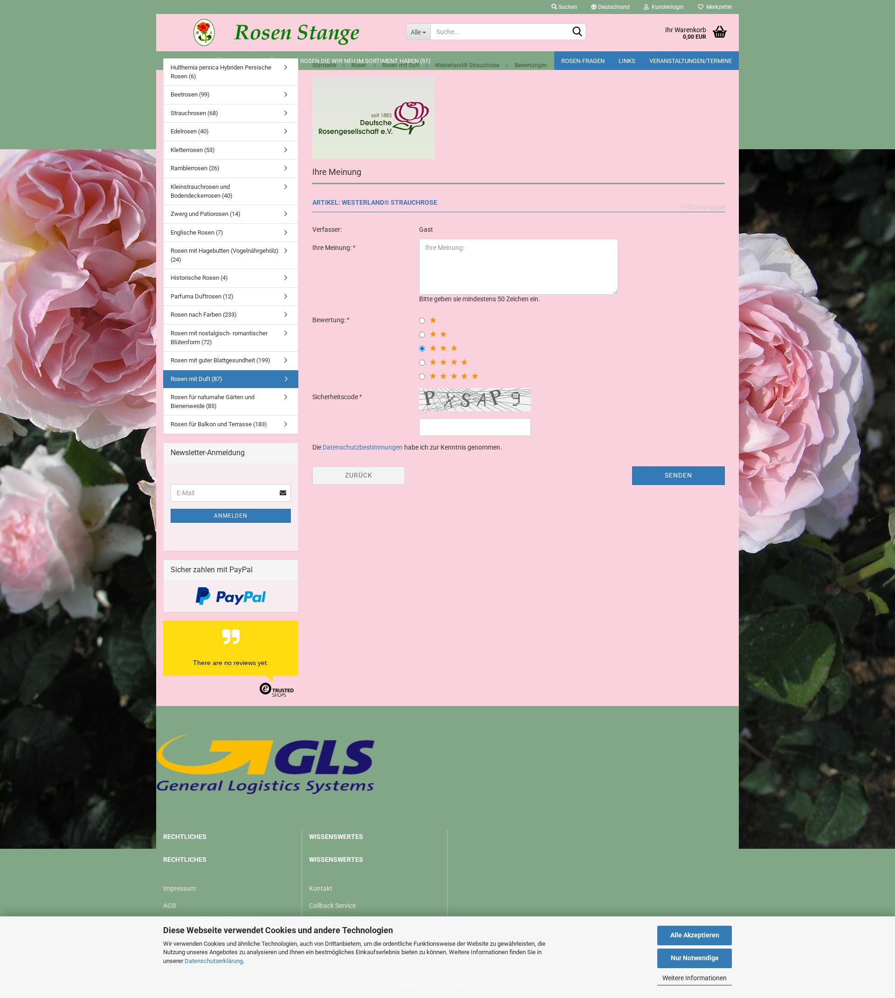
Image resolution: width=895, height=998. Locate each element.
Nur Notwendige (695, 958)
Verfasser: (327, 229)
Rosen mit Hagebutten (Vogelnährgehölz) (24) (225, 255)
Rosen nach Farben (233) (204, 314)
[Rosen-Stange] (277, 32)
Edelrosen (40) (190, 131)
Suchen (567, 7)
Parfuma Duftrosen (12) (202, 296)
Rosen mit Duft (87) (196, 378)
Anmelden (231, 516)
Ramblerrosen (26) (195, 168)
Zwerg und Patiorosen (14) (206, 213)
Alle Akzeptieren (694, 935)
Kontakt (320, 888)
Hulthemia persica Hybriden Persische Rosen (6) (221, 72)
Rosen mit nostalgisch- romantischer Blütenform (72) (219, 338)
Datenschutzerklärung (214, 960)
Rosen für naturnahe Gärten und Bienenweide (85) (213, 401)
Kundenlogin (666, 7)
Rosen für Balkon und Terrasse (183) (219, 424)
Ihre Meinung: (332, 247)
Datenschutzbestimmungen (363, 447)
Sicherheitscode (335, 397)
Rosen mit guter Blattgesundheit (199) (220, 360)
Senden (678, 475)
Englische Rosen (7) (197, 232)
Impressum (179, 888)
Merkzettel (717, 7)
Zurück (358, 475)
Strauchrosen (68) (194, 113)
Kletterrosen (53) (193, 149)
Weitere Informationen (694, 978)
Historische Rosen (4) (199, 277)
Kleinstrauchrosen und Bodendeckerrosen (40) (202, 191)
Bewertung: (329, 320)
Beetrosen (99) (190, 94)
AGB (169, 905)
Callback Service (332, 905)
